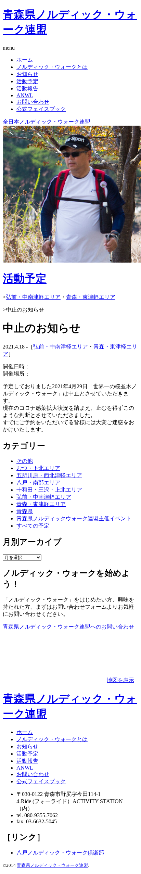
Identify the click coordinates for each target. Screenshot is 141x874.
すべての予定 (32, 526)
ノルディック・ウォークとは (52, 67)
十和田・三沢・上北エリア (49, 490)
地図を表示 (120, 680)
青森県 (24, 511)
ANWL (24, 95)
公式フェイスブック (41, 109)
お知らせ (27, 74)
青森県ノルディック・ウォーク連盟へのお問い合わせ (68, 627)
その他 (24, 461)
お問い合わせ (32, 102)
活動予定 (27, 81)
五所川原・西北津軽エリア (49, 475)
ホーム (24, 60)
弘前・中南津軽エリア (33, 297)
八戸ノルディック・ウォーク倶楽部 (60, 853)
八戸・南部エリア (38, 482)
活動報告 (27, 88)
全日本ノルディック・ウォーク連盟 (46, 122)
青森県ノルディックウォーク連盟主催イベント (73, 518)
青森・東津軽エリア (90, 297)
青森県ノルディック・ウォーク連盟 (52, 865)
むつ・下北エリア (38, 468)
